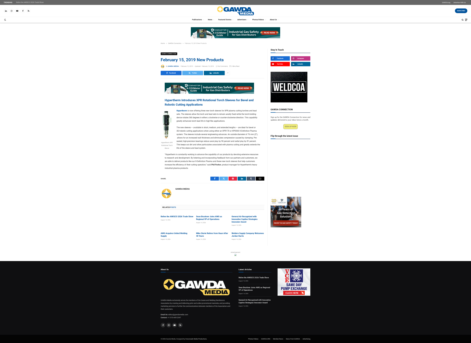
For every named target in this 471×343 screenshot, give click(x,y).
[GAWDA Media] (235, 11)
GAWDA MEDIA (173, 66)
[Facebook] (152, 90)
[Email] (152, 113)
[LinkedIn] (152, 102)
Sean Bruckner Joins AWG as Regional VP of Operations (209, 217)
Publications (197, 20)
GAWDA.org (446, 2)
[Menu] (466, 20)
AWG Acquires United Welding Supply (174, 234)
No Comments (223, 66)
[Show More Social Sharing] (227, 73)
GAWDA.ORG (265, 339)
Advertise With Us (459, 2)
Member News (278, 339)
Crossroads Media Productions (196, 339)
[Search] (462, 20)
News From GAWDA (293, 339)
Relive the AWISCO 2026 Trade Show (30, 2)
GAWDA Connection (169, 53)
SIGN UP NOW (290, 126)
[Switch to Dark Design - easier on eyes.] (5, 20)
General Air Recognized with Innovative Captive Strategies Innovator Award (244, 219)
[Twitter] (152, 96)
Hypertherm (182, 111)
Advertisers (241, 20)
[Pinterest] (152, 107)
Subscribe (461, 11)
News (210, 20)
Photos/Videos (258, 20)
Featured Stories (224, 20)
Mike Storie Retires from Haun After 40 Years (212, 234)
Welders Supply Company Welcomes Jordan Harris (248, 234)
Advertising (306, 339)
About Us (273, 20)
